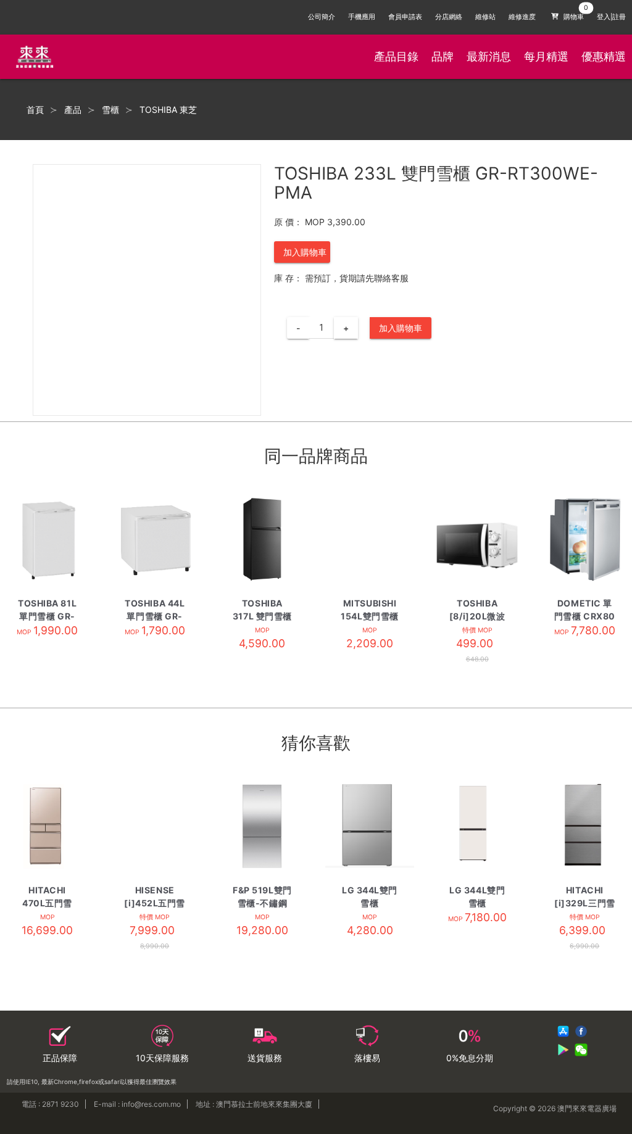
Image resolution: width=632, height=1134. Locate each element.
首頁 (35, 110)
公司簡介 (321, 17)
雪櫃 (110, 110)
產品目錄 (396, 56)
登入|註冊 (611, 17)
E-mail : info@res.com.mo (137, 1104)
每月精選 (546, 56)
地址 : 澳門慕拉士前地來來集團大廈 (254, 1104)
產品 (72, 110)
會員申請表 (405, 17)
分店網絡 (448, 17)
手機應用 (361, 17)
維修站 (485, 17)
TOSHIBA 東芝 (168, 110)
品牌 (442, 56)
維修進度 (522, 17)
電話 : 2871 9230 (50, 1104)
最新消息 (489, 56)
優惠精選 (603, 56)
